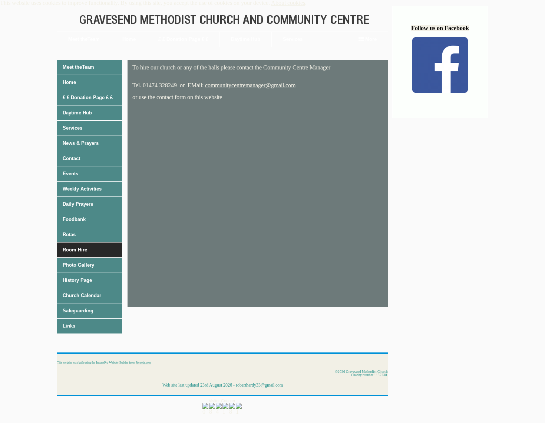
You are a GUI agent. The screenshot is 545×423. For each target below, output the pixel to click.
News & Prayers (81, 143)
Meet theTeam (84, 39)
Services (293, 39)
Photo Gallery (78, 265)
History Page (77, 280)
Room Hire (75, 250)
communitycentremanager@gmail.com (250, 85)
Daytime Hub (245, 39)
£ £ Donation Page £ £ (183, 39)
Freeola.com (143, 362)
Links (69, 326)
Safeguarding (78, 310)
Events (70, 173)
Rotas (69, 234)
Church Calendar (82, 295)
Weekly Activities (82, 189)
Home (129, 39)
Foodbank (74, 219)
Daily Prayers (78, 204)
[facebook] (440, 91)
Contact (71, 158)
